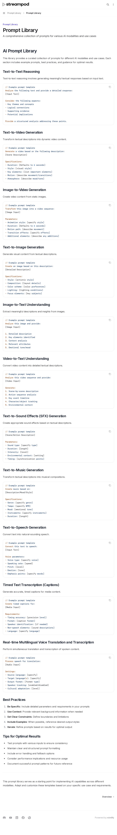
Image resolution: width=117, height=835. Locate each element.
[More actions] (113, 5)
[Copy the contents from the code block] (110, 87)
